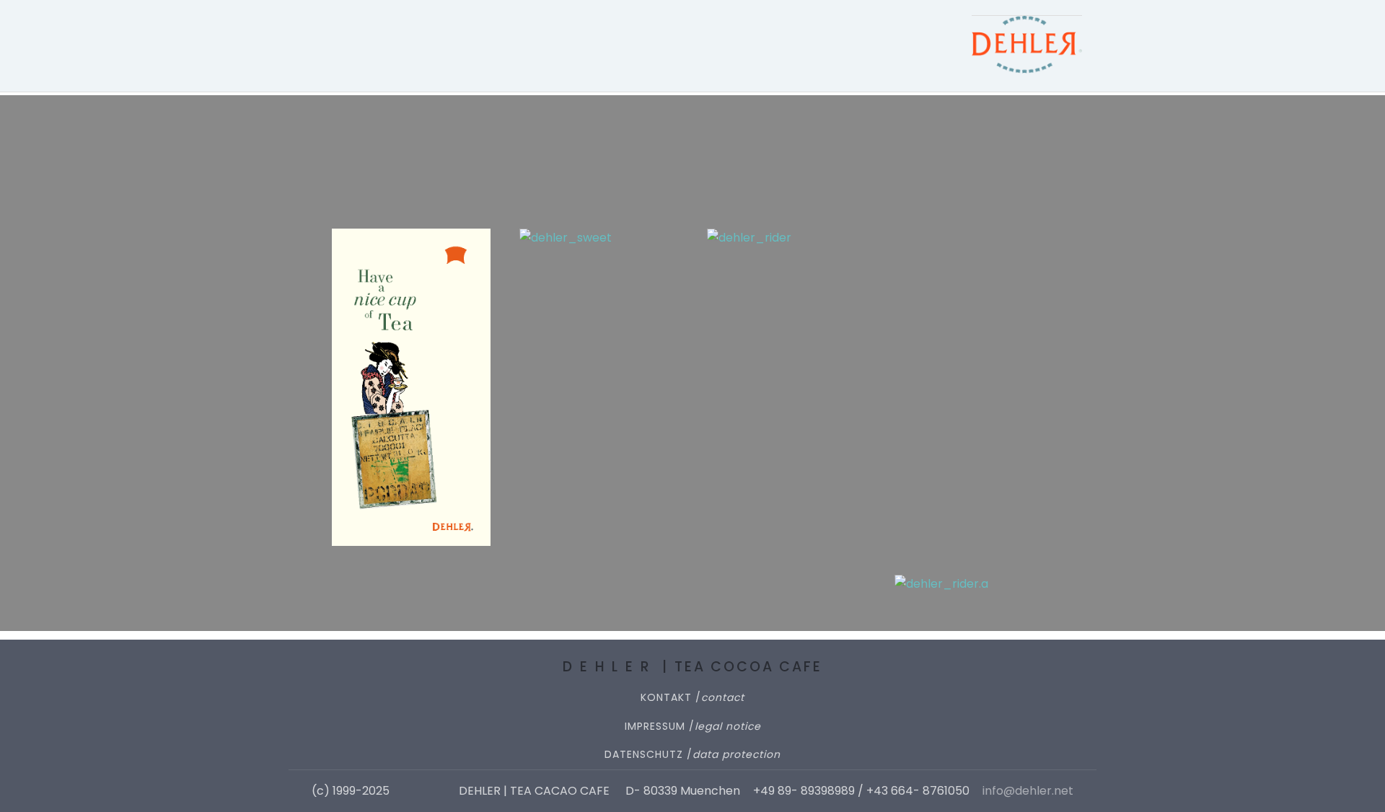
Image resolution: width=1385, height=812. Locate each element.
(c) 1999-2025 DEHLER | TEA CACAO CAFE (462, 791)
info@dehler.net (1027, 791)
